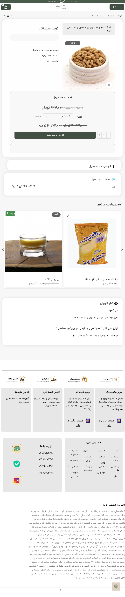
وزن (80, 116)
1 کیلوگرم (14, 186)
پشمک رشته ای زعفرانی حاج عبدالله (101, 279)
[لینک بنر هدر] (62, 1)
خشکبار (111, 15)
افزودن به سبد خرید (55, 135)
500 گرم (23, 186)
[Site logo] (61, 6)
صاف (37, 116)
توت (119, 15)
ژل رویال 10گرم (52, 279)
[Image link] (17, 463)
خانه (94, 15)
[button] (68, 216)
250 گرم (31, 186)
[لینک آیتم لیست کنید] (114, 451)
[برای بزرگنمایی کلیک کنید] (109, 85)
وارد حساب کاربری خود (87, 335)
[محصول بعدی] (5, 15)
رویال (102, 15)
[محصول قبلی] (11, 15)
